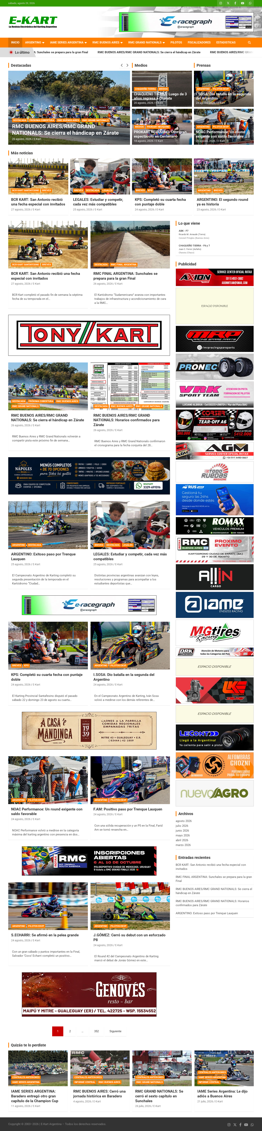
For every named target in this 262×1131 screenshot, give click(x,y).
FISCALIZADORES (199, 42)
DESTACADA (19, 120)
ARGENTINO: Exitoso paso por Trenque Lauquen (207, 913)
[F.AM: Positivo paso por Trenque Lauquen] (130, 780)
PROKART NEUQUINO (158, 126)
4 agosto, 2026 (82, 1101)
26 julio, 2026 (143, 1106)
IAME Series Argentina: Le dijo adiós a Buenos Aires (222, 1093)
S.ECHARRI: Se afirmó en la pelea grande (45, 935)
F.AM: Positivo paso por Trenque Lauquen (127, 809)
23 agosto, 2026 (206, 209)
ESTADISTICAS (226, 42)
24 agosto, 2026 (205, 102)
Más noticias (22, 153)
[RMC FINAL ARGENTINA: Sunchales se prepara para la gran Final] (130, 245)
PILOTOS (176, 42)
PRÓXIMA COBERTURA (41, 401)
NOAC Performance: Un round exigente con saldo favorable (220, 134)
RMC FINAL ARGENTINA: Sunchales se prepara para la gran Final (125, 276)
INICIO (15, 42)
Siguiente (115, 1031)
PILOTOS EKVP (221, 89)
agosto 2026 (184, 821)
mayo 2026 (183, 835)
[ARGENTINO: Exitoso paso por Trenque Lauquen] (48, 525)
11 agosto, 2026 (20, 1106)
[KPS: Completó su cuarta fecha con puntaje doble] (48, 646)
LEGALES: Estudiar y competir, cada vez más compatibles (98, 202)
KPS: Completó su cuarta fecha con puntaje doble (160, 202)
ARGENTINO (33, 42)
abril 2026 (182, 840)
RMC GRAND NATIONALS (144, 42)
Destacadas (21, 65)
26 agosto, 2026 (21, 138)
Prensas (204, 65)
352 (96, 1031)
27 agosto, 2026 (20, 209)
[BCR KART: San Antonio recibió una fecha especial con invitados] (48, 245)
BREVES (46, 190)
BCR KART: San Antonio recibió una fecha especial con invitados (38, 202)
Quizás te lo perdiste (28, 1045)
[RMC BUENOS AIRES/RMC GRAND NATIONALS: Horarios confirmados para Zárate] (130, 386)
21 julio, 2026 (205, 1101)
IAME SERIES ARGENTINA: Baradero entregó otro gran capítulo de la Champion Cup (34, 1096)
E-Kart (37, 138)
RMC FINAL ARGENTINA (123, 264)
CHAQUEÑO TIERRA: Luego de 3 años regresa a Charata (160, 96)
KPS (150, 190)
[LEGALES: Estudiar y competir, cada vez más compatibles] (130, 525)
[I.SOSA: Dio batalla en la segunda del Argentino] (130, 646)
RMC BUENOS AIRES (105, 42)
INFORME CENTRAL (84, 1082)
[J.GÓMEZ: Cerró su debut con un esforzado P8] (130, 906)
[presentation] (121, 65)
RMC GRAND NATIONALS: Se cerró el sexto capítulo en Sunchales (159, 1096)
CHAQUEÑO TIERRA (145, 89)
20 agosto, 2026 (143, 102)
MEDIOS (163, 89)
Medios (141, 65)
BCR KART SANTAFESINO (25, 190)
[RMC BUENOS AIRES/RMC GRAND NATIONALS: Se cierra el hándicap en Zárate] (48, 386)
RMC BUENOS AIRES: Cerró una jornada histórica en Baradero (99, 1093)
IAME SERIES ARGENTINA (66, 42)
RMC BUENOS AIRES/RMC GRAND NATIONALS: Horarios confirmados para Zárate (192, 52)
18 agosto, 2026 (143, 140)
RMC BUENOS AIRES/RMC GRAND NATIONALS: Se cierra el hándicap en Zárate (77, 52)
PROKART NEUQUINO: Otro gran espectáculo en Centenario (160, 134)
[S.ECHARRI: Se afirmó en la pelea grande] (48, 906)
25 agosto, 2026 (82, 209)
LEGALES (107, 190)
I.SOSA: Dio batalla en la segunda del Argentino (223, 96)
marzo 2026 (183, 845)
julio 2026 (182, 826)
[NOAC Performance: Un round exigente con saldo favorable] (48, 780)
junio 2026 (182, 830)
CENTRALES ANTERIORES (26, 1077)
